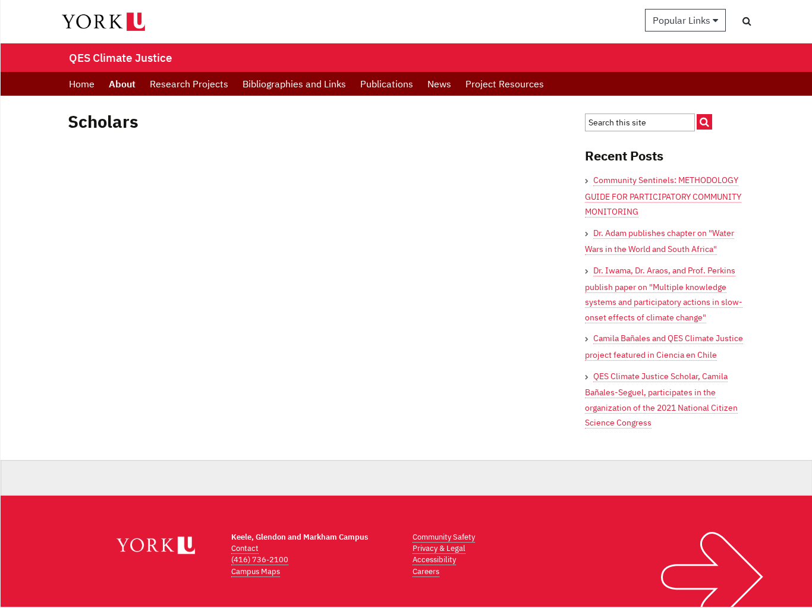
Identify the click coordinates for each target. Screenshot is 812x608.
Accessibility (434, 560)
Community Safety (444, 537)
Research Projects (189, 84)
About (122, 84)
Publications (386, 84)
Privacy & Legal (439, 548)
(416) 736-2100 (259, 560)
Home (82, 84)
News (439, 84)
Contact (245, 548)
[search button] (746, 21)
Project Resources (504, 84)
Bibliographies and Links (294, 84)
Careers (426, 571)
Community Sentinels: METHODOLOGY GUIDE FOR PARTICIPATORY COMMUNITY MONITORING (663, 196)
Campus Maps (255, 571)
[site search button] (704, 122)
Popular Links (683, 20)
